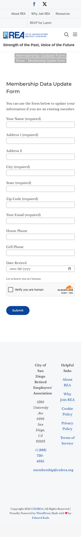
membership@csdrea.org (53, 470)
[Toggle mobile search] (66, 34)
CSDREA (37, 508)
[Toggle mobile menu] (75, 34)
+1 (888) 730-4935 (40, 455)
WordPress (43, 513)
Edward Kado (40, 517)
